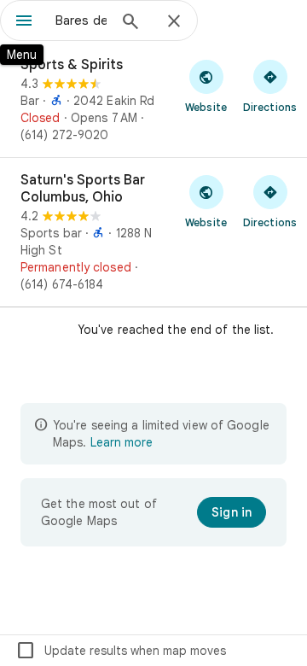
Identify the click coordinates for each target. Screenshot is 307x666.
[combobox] (81, 20)
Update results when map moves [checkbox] (120, 650)
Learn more (121, 442)
